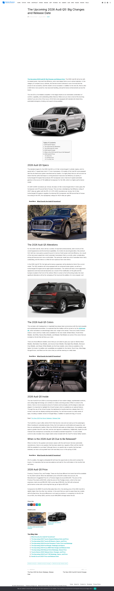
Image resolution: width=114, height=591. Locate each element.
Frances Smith (33, 16)
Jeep (50, 2)
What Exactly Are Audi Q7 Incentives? (43, 537)
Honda (41, 2)
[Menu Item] (102, 3)
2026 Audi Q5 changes (44, 563)
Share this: (49, 155)
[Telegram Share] (37, 505)
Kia (60, 2)
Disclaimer (89, 584)
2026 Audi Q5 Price (49, 154)
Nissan (46, 2)
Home (18, 2)
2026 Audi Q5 (32, 563)
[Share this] (29, 505)
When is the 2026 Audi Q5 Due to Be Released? (57, 152)
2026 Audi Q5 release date (60, 563)
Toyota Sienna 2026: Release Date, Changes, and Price (48, 552)
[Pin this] (34, 505)
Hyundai (55, 2)
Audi (69, 2)
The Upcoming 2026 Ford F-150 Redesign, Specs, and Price (49, 554)
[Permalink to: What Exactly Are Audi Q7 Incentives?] (57, 516)
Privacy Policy (97, 584)
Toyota (24, 2)
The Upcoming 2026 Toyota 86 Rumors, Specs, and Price (49, 541)
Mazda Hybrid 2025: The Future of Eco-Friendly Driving (52, 585)
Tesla (87, 2)
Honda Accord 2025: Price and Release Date (45, 556)
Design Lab (34, 585)
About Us (76, 584)
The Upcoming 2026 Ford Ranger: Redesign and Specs (48, 545)
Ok (95, 588)
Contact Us (83, 584)
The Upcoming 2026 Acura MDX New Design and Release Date (50, 547)
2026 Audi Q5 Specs (49, 144)
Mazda (77, 2)
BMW (72, 2)
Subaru (64, 2)
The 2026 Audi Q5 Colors (51, 148)
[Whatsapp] (39, 505)
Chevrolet (34, 2)
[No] (112, 588)
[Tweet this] (31, 505)
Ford (28, 2)
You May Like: (50, 159)
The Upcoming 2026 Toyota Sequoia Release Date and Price (50, 539)
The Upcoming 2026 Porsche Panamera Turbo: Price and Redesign (51, 543)
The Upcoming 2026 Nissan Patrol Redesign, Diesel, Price (49, 550)
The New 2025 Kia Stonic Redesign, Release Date (45, 418)
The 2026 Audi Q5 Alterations (52, 146)
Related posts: (50, 157)
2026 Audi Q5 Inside (49, 150)
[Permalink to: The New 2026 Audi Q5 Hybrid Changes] (37, 519)
